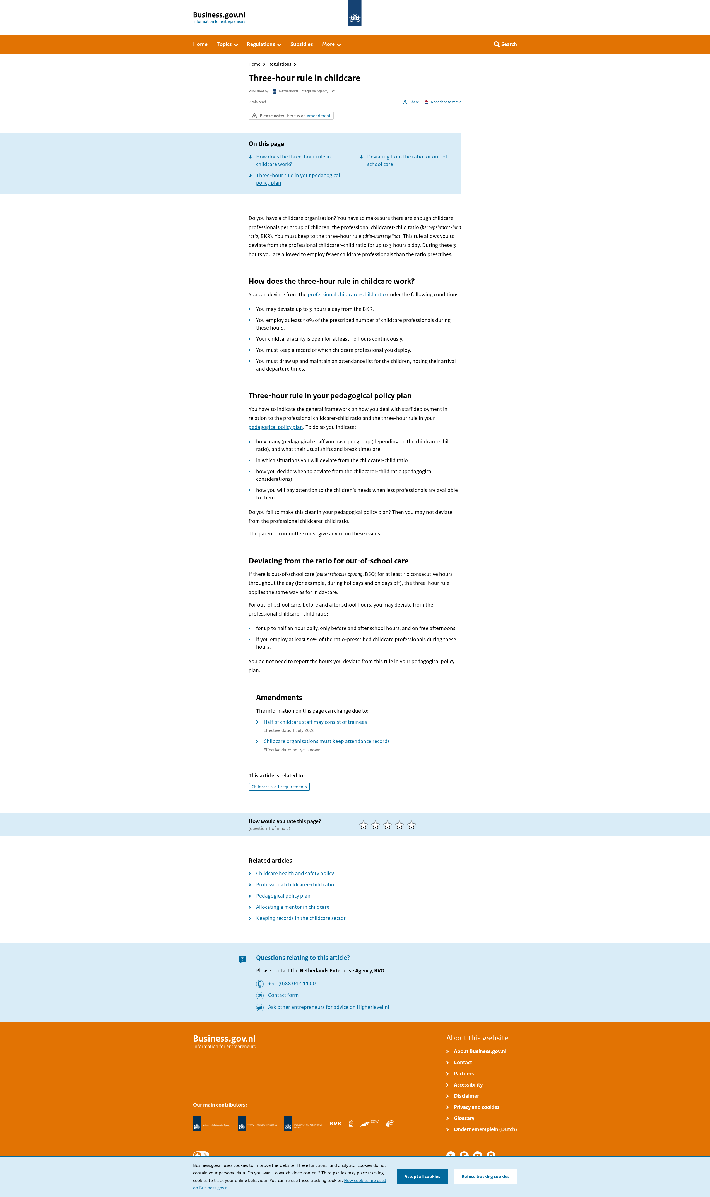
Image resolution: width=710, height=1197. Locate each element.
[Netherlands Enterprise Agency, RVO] (211, 1123)
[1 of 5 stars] (365, 824)
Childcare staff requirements (279, 787)
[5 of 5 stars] (413, 824)
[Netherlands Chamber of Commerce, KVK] (335, 1123)
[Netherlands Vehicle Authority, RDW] (369, 1123)
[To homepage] (355, 13)
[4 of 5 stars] (401, 824)
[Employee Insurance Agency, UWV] (389, 1123)
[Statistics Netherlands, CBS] (351, 1123)
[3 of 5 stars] (389, 824)
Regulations (279, 64)
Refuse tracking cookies (485, 1176)
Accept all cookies (422, 1176)
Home (254, 64)
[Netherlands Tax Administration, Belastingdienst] (257, 1123)
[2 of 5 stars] (377, 824)
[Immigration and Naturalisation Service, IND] (303, 1123)
